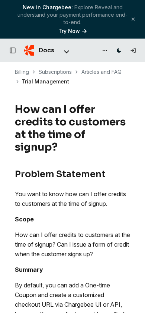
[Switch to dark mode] (119, 50)
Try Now (69, 31)
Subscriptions (55, 72)
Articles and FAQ (101, 72)
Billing (22, 72)
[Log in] (133, 50)
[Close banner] (133, 19)
